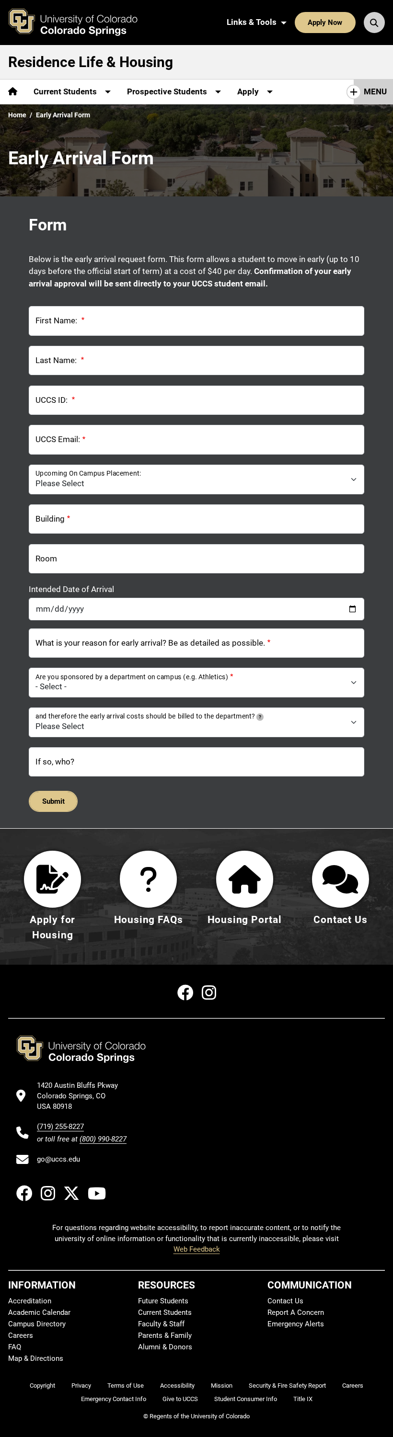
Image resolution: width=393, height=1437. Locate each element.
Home (17, 115)
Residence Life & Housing (90, 62)
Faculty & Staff (161, 1324)
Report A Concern (295, 1312)
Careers (20, 1335)
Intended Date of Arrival (71, 589)
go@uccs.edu (58, 1159)
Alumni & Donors (165, 1347)
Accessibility (177, 1385)
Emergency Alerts (295, 1324)
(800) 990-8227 (103, 1139)
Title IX (302, 1399)
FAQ (14, 1347)
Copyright (42, 1385)
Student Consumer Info (245, 1399)
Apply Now (325, 22)
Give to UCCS (180, 1399)
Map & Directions (35, 1358)
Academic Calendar (39, 1312)
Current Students (165, 1312)
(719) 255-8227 (60, 1126)
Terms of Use (125, 1385)
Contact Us (285, 1301)
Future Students (163, 1301)
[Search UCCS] (374, 22)
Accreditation (29, 1301)
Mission (221, 1385)
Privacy (81, 1385)
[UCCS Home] (80, 22)
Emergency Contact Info (113, 1399)
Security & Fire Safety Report (287, 1385)
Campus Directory (37, 1324)
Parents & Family (165, 1335)
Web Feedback (196, 1249)
